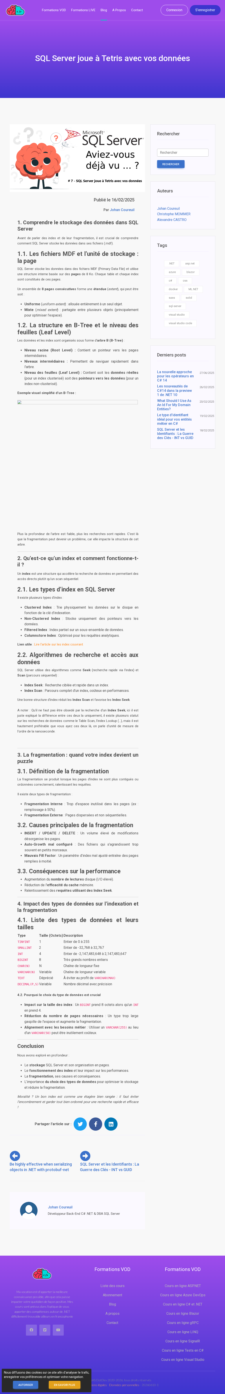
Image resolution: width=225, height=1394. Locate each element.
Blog (104, 10)
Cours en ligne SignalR (182, 1341)
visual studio (177, 314)
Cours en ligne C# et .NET (182, 1304)
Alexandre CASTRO (172, 220)
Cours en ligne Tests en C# (183, 1350)
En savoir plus (64, 1385)
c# (170, 280)
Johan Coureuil (122, 210)
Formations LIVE (83, 10)
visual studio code (180, 323)
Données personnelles (124, 1385)
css (185, 280)
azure (172, 272)
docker (173, 289)
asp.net (190, 263)
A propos (119, 10)
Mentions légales (96, 1385)
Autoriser (25, 1385)
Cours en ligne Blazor (182, 1313)
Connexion (174, 10)
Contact (137, 10)
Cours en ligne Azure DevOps (182, 1295)
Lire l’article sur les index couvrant (58, 644)
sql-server (175, 306)
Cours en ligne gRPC (183, 1323)
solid (189, 297)
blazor (191, 272)
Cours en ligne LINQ (182, 1332)
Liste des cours (112, 1286)
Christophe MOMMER (174, 214)
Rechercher (170, 164)
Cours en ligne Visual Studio (182, 1360)
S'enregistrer (205, 10)
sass (172, 297)
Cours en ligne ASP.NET (183, 1286)
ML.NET (193, 289)
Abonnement (112, 1295)
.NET (171, 263)
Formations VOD (54, 10)
